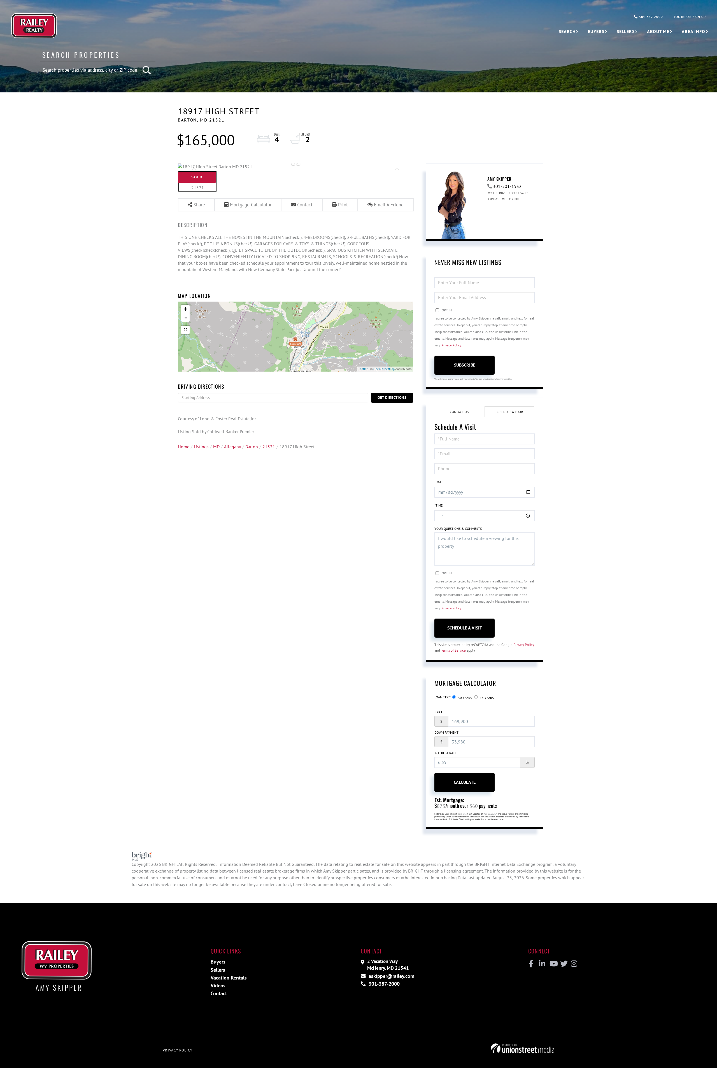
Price (438, 712)
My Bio (514, 199)
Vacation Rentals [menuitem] (229, 977)
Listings (201, 446)
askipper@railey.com (390, 976)
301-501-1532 (507, 186)
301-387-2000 (650, 17)
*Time (438, 505)
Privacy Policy (451, 345)
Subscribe (464, 365)
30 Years (464, 698)
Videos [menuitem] (218, 985)
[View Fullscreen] (185, 330)
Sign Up (699, 17)
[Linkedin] (542, 964)
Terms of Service (453, 650)
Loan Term (442, 697)
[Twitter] (563, 964)
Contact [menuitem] (219, 993)
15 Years (486, 698)
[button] (147, 70)
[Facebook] (531, 964)
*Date (438, 482)
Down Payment (446, 732)
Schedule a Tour (509, 412)
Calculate (465, 782)
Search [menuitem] (567, 31)
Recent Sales (519, 193)
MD (216, 446)
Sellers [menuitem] (626, 31)
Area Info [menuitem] (693, 31)
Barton (251, 446)
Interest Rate (445, 753)
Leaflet (363, 369)
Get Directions (392, 397)
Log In (679, 17)
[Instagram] (574, 964)
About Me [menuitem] (658, 31)
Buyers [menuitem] (596, 31)
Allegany (232, 446)
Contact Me (497, 199)
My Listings (497, 193)
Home (183, 446)
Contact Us (459, 412)
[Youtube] (552, 964)
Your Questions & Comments (458, 528)
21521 (268, 446)
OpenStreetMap (384, 369)
